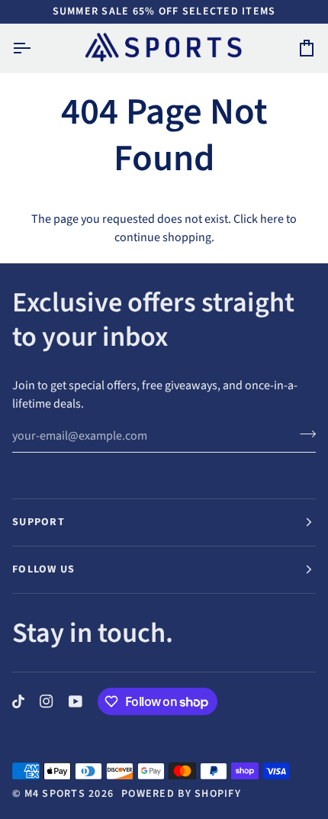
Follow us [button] (43, 569)
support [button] (38, 522)
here (272, 219)
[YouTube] (75, 701)
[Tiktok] (18, 701)
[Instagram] (46, 701)
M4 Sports (54, 793)
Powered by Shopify (181, 793)
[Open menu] (35, 48)
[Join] (303, 434)
